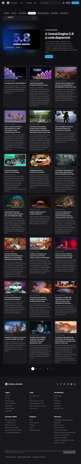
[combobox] (19, 19)
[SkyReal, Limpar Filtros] (13, 17)
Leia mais (49, 56)
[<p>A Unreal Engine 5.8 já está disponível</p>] (40, 43)
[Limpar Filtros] (33, 18)
